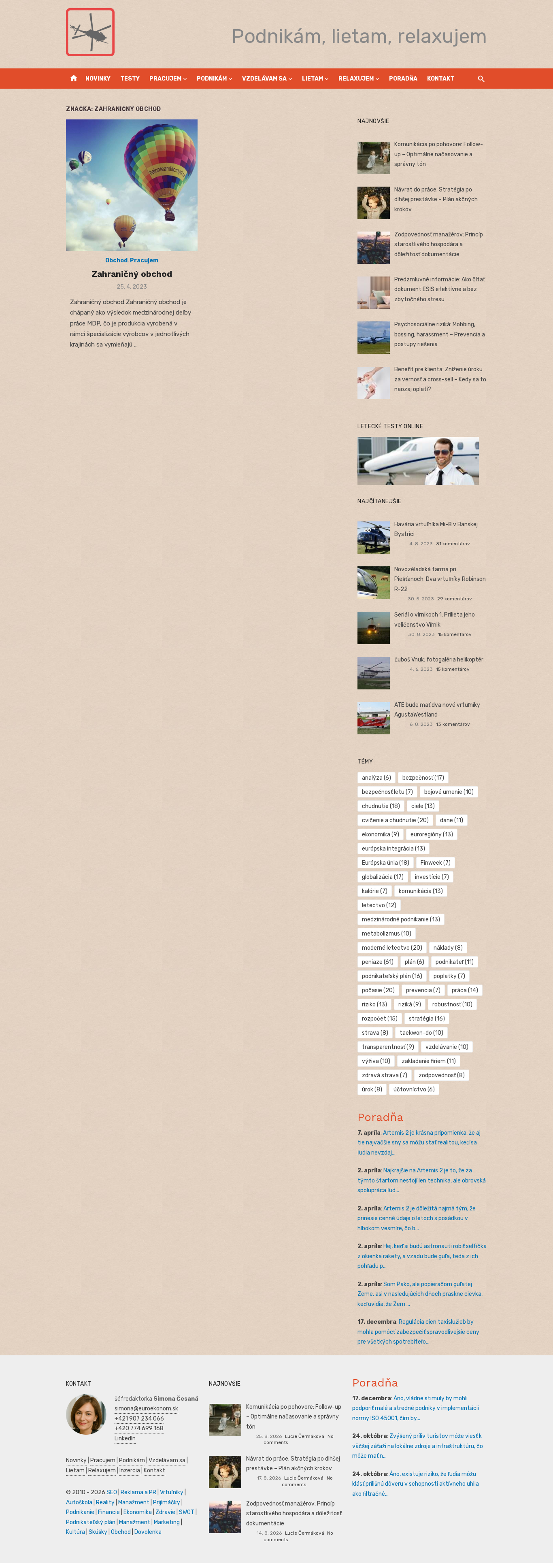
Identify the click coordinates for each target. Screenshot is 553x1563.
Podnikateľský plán (90, 1522)
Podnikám (212, 78)
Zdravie (165, 1512)
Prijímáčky (166, 1502)
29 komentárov (454, 599)
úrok (372, 1089)
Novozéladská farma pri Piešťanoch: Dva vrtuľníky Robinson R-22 (440, 579)
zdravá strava (384, 1075)
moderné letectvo (392, 947)
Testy (130, 78)
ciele (423, 806)
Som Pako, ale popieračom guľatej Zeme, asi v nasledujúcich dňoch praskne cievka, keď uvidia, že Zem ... (420, 1294)
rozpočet (380, 1018)
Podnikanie (80, 1512)
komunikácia (421, 891)
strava (375, 1032)
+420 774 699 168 (139, 1428)
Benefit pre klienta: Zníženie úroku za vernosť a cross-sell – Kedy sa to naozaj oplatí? (440, 379)
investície (432, 877)
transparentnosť (388, 1047)
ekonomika (380, 834)
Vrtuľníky (171, 1492)
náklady (448, 947)
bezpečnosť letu (387, 792)
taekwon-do (421, 1032)
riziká (409, 1004)
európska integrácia (393, 848)
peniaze (377, 962)
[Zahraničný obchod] (132, 185)
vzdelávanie (446, 1047)
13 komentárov (453, 724)
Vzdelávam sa (264, 78)
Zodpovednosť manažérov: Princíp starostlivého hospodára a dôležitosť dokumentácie (438, 244)
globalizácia (383, 877)
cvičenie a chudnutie (395, 820)
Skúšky (98, 1532)
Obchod (116, 260)
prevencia (423, 990)
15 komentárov (455, 634)
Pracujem (165, 78)
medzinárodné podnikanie (401, 919)
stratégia (427, 1018)
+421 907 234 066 (139, 1418)
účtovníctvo (414, 1089)
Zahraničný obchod (131, 274)
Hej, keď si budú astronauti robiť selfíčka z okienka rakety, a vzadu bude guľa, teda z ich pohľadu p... (422, 1256)
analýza (376, 777)
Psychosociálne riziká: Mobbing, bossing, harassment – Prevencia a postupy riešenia (439, 334)
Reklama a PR (138, 1492)
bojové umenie (449, 792)
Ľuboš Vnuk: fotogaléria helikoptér (438, 659)
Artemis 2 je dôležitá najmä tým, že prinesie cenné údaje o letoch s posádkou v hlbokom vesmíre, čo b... (416, 1218)
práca (465, 990)
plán (414, 962)
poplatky (449, 976)
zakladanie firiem (429, 1061)
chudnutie (381, 806)
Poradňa (403, 78)
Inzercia (129, 1470)
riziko (374, 1004)
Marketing (167, 1522)
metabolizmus (386, 933)
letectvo (379, 905)
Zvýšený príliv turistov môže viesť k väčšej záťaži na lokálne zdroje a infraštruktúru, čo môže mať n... (417, 1446)
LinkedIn (125, 1438)
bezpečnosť (423, 777)
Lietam (312, 78)
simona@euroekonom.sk (146, 1408)
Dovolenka (148, 1532)
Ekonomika (137, 1512)
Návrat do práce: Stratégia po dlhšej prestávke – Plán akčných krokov (436, 199)
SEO (111, 1492)
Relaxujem (356, 78)
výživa (376, 1061)
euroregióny (431, 834)
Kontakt (440, 78)
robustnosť (452, 1004)
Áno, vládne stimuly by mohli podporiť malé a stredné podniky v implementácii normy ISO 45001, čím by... (415, 1408)
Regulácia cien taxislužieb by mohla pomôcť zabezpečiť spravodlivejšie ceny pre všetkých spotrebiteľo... (418, 1331)
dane (451, 820)
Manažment (133, 1502)
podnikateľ (455, 962)
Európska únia (385, 862)
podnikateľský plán (392, 976)
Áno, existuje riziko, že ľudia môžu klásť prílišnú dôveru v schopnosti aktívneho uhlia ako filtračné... (415, 1484)
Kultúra (75, 1532)
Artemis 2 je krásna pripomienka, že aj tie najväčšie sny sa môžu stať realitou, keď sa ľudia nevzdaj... (419, 1142)
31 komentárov (453, 544)
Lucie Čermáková (304, 1436)
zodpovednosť (442, 1075)
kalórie (374, 891)
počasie (378, 990)
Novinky (98, 78)
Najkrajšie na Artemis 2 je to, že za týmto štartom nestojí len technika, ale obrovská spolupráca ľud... (421, 1180)
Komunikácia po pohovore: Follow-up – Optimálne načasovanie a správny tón (438, 154)
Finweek (436, 862)
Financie (109, 1512)
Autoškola (79, 1502)
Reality (105, 1502)
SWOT (186, 1512)
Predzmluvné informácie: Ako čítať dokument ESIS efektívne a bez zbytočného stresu (439, 289)
